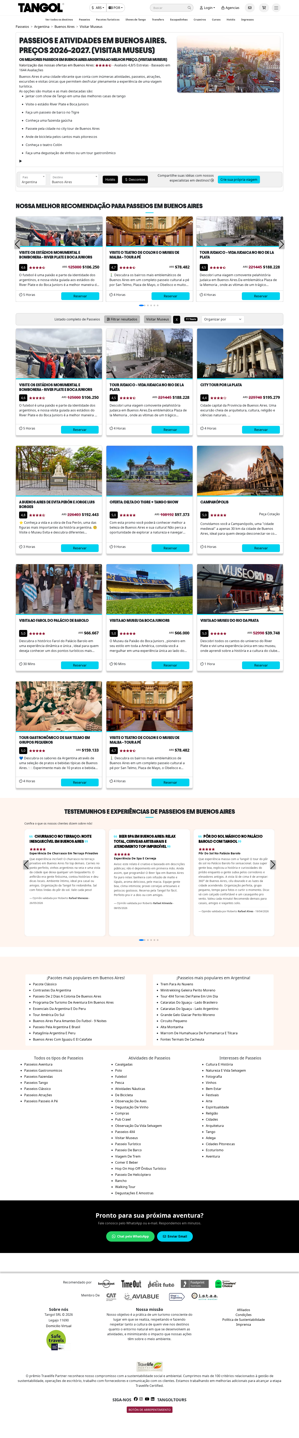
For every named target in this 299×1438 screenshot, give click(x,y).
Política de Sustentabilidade (243, 1319)
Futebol (121, 1076)
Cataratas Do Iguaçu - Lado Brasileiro (189, 1002)
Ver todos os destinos (59, 19)
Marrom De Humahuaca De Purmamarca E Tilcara (199, 1033)
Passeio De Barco (128, 1150)
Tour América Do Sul (48, 1015)
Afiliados (243, 1310)
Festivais (212, 1095)
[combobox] (33, 179)
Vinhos (211, 1082)
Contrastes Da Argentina (52, 990)
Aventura (213, 1156)
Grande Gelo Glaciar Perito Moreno (187, 1015)
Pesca (119, 1082)
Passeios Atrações (38, 1095)
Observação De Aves (131, 1101)
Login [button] (208, 7)
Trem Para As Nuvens (176, 984)
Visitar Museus (126, 1138)
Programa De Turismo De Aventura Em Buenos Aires (73, 1002)
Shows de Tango (135, 19)
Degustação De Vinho (131, 1107)
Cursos (216, 19)
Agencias (232, 7)
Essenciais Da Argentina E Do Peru (59, 1008)
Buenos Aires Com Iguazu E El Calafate (62, 1039)
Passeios (84, 19)
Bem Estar (214, 1088)
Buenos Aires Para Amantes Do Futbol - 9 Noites (70, 1021)
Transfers (158, 19)
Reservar (80, 296)
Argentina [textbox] (29, 182)
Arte (209, 1101)
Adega (211, 1138)
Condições (244, 1314)
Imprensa (243, 1324)
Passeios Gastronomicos (43, 1070)
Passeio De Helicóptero (133, 1174)
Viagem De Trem (128, 1156)
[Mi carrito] (264, 7)
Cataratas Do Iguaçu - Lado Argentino (189, 1008)
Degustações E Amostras (134, 1193)
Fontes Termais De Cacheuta (182, 1039)
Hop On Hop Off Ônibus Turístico (140, 1168)
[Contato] (250, 7)
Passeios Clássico (37, 1088)
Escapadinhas (179, 19)
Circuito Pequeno (173, 1021)
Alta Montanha (171, 1027)
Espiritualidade (217, 1107)
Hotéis (231, 19)
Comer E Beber (126, 1162)
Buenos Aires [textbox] (62, 182)
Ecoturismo (215, 1150)
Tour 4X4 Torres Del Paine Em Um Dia (189, 996)
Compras (122, 1113)
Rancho (121, 1180)
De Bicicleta (124, 1095)
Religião (212, 1113)
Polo (118, 1070)
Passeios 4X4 (125, 1132)
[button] (171, 8)
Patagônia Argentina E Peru (54, 1033)
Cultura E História (219, 1064)
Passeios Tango (36, 1082)
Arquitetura (215, 1125)
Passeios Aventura (38, 1064)
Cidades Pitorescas (220, 1144)
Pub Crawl (123, 1119)
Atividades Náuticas (130, 1088)
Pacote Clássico (45, 984)
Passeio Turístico (128, 1144)
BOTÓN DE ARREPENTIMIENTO (150, 1410)
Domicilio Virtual (58, 1326)
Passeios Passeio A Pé (41, 1101)
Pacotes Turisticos (107, 19)
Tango (210, 1132)
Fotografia (214, 1076)
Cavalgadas (124, 1064)
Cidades (212, 1119)
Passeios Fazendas (38, 1076)
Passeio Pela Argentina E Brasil (56, 1027)
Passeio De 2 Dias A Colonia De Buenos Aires (67, 996)
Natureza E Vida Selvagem (226, 1070)
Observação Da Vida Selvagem (138, 1125)
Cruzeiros (200, 19)
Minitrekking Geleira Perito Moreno (187, 990)
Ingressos (247, 19)
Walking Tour (125, 1187)
